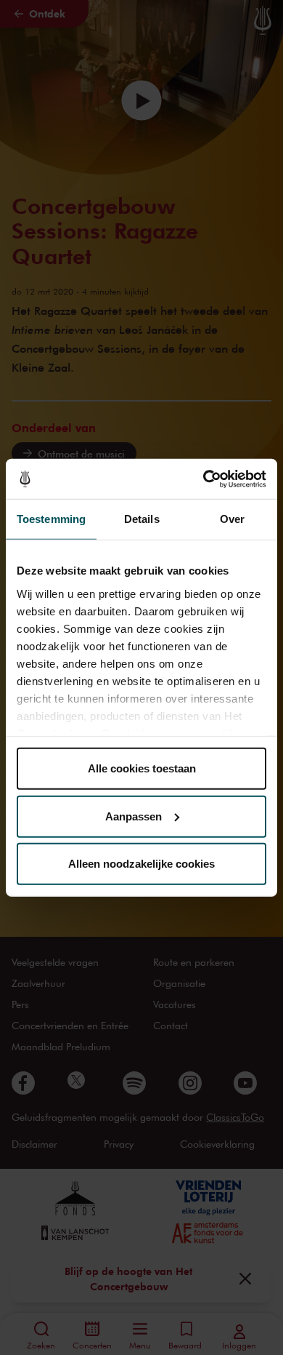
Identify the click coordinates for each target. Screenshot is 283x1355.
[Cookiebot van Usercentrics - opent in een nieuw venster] (203, 478)
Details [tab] (142, 519)
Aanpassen (133, 816)
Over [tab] (232, 519)
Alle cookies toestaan (142, 768)
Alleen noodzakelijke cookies (141, 864)
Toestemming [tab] (51, 519)
